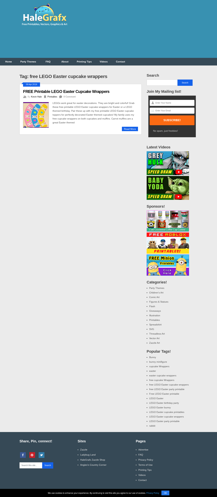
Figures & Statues (158, 301)
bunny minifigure (158, 361)
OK (165, 492)
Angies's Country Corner (93, 464)
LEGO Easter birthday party (164, 403)
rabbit (152, 425)
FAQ (48, 61)
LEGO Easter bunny (160, 407)
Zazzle (83, 449)
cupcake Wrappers (159, 366)
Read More (130, 129)
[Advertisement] (136, 31)
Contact (120, 61)
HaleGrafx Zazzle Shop (92, 459)
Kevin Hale (36, 96)
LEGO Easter (156, 398)
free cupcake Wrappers (161, 380)
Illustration (154, 315)
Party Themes (28, 61)
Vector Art (154, 338)
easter (152, 371)
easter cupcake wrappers (162, 375)
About (64, 61)
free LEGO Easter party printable (166, 389)
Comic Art (154, 297)
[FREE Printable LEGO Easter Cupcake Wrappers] (38, 114)
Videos (104, 61)
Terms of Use (145, 464)
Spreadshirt (155, 324)
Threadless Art (157, 333)
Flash (152, 306)
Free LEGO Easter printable (164, 393)
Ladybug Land (88, 454)
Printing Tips (84, 61)
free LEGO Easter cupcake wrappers (169, 384)
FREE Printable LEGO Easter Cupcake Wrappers (66, 91)
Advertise (143, 449)
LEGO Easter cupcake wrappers (166, 416)
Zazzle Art (154, 342)
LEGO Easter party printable (164, 421)
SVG (151, 329)
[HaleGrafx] (44, 27)
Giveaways (155, 311)
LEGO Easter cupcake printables (166, 412)
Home (8, 61)
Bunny (152, 357)
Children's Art (156, 292)
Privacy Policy (145, 459)
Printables (52, 96)
